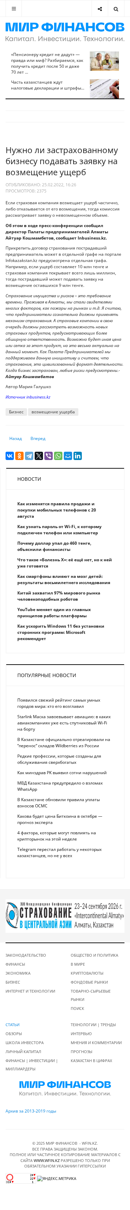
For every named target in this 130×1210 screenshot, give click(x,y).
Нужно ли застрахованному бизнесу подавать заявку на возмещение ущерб (62, 161)
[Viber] (48, 456)
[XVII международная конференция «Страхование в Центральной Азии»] (65, 916)
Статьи (12, 1024)
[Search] (116, 8)
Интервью (81, 1033)
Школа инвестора (25, 1042)
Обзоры (14, 1033)
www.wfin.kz (47, 1160)
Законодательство (26, 955)
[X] (39, 456)
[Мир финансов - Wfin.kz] (65, 32)
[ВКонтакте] (10, 456)
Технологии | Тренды (93, 1024)
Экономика (18, 973)
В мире (78, 964)
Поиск (77, 1008)
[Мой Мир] (68, 456)
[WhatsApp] (58, 456)
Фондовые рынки (89, 982)
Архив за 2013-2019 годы (31, 1111)
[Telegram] (29, 456)
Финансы (15, 964)
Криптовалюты (87, 973)
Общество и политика (94, 955)
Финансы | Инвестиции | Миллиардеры (32, 1064)
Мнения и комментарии (96, 1042)
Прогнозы (81, 1051)
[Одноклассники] (19, 456)
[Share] (100, 8)
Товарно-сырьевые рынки (91, 995)
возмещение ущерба (53, 412)
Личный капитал (23, 1051)
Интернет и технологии (30, 991)
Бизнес (16, 412)
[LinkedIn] (77, 456)
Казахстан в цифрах (91, 1060)
